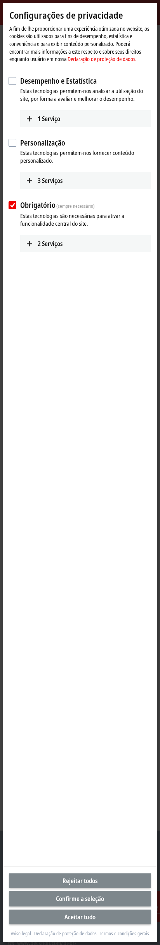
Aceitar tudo (80, 917)
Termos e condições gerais (124, 934)
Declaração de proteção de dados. (102, 59)
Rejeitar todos (80, 880)
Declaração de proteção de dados (65, 934)
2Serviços (50, 243)
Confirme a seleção (80, 898)
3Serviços (50, 180)
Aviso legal (21, 934)
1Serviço (49, 118)
